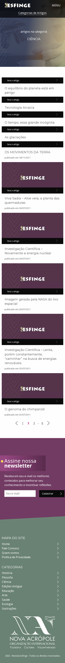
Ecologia (7, 604)
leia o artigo (13, 80)
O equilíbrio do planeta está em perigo (29, 90)
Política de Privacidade (16, 557)
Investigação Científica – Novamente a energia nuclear (28, 251)
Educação (8, 591)
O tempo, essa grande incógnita (30, 122)
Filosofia (7, 577)
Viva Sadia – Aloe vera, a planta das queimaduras (32, 200)
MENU (56, 5)
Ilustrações (9, 608)
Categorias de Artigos (32, 13)
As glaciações (15, 137)
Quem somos (10, 553)
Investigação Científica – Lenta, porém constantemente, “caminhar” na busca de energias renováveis (31, 356)
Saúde (6, 600)
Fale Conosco (10, 548)
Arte (4, 595)
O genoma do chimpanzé (25, 409)
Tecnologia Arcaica (19, 108)
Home (6, 544)
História (7, 573)
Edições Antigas (12, 586)
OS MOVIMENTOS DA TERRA (27, 152)
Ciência (6, 582)
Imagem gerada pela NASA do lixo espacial (31, 301)
